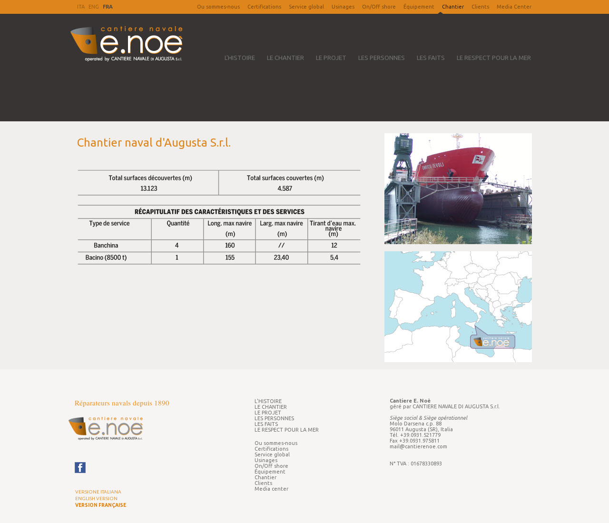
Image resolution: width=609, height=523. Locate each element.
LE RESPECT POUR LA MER (494, 57)
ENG (93, 7)
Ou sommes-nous (218, 7)
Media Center (514, 7)
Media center (271, 489)
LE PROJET (331, 57)
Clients (480, 7)
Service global (306, 7)
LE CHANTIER (285, 57)
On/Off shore (379, 7)
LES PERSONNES (381, 57)
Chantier (265, 477)
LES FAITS (431, 57)
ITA (81, 7)
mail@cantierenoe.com (418, 446)
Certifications (264, 7)
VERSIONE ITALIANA (98, 491)
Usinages (343, 7)
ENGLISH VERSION (96, 498)
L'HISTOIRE (240, 57)
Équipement (418, 7)
